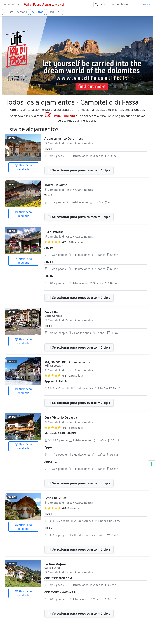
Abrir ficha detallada (24, 167)
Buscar (146, 4)
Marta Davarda (55, 185)
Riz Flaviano (53, 232)
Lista (10, 12)
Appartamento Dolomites (63, 138)
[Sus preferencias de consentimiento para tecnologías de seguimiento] (151, 464)
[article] (77, 155)
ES (55, 12)
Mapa (23, 12)
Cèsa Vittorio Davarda (60, 417)
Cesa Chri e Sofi (55, 498)
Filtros (39, 12)
